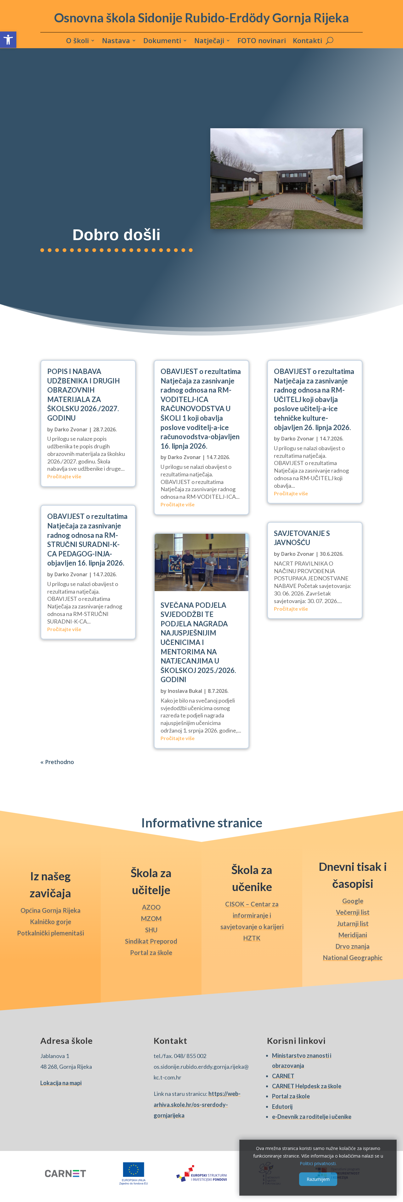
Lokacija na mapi (61, 1082)
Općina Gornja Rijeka (50, 910)
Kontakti (307, 41)
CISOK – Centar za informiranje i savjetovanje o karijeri (252, 915)
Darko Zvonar (71, 429)
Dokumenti (162, 41)
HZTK (251, 938)
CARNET (283, 1076)
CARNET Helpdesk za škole (306, 1086)
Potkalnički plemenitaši (50, 933)
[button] (8, 40)
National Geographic (353, 957)
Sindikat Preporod (151, 941)
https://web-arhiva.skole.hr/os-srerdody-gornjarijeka (197, 1104)
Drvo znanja (353, 946)
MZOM (151, 918)
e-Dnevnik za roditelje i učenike (311, 1116)
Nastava (116, 41)
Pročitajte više (64, 476)
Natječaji (209, 41)
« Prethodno (57, 762)
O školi (77, 41)
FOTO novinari (261, 41)
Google (352, 901)
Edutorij (282, 1106)
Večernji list (353, 912)
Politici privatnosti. (318, 1163)
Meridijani (352, 935)
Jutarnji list (353, 923)
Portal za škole (151, 952)
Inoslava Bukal (185, 690)
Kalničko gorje (50, 921)
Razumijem (318, 1179)
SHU (151, 930)
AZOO (151, 907)
